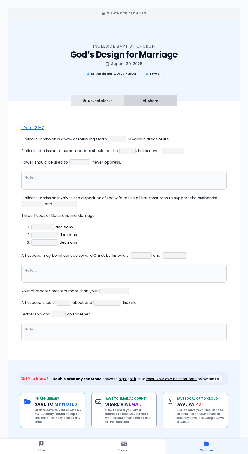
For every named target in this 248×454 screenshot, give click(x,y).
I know (214, 379)
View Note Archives (126, 13)
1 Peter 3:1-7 (32, 128)
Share (153, 100)
